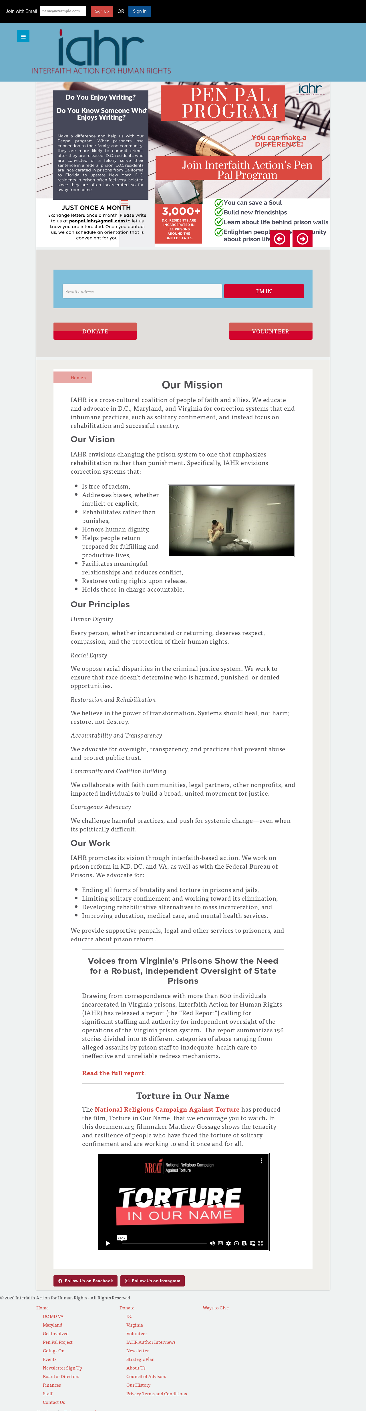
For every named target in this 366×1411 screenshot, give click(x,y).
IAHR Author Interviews (151, 1341)
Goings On (54, 1350)
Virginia (134, 1324)
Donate (95, 331)
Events (50, 1359)
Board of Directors (61, 1376)
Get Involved (56, 1333)
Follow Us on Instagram (156, 1280)
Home (78, 377)
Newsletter (137, 1350)
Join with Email (21, 11)
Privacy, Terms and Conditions (156, 1393)
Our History (138, 1384)
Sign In (140, 11)
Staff (47, 1393)
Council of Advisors (146, 1376)
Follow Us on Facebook (89, 1280)
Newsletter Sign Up (62, 1367)
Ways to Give (216, 1307)
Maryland (52, 1324)
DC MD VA (53, 1316)
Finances (52, 1384)
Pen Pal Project (58, 1341)
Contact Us (54, 1402)
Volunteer (271, 331)
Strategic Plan (140, 1359)
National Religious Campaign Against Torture (167, 1109)
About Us (136, 1367)
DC (129, 1316)
